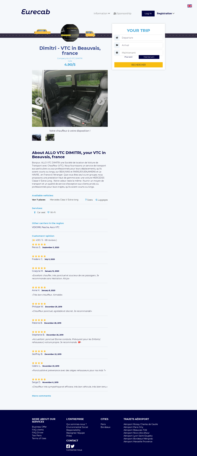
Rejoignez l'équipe (75, 433)
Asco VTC (54, 227)
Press (69, 435)
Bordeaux (105, 427)
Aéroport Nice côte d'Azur (137, 433)
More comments (41, 395)
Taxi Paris (37, 435)
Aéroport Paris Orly (133, 427)
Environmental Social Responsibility (77, 428)
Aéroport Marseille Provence (138, 441)
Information (101, 13)
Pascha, (46, 227)
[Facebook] (68, 446)
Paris (103, 424)
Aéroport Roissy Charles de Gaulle (141, 424)
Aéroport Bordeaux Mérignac (138, 438)
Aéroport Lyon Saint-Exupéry (138, 435)
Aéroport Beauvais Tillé (135, 430)
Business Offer (39, 427)
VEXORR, (37, 227)
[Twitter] (73, 446)
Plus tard (128, 57)
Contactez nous (74, 450)
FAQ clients (38, 429)
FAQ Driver (37, 432)
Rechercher (138, 64)
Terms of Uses (39, 438)
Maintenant (149, 57)
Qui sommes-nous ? (76, 424)
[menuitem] (101, 10)
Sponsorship (123, 13)
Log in (148, 13)
